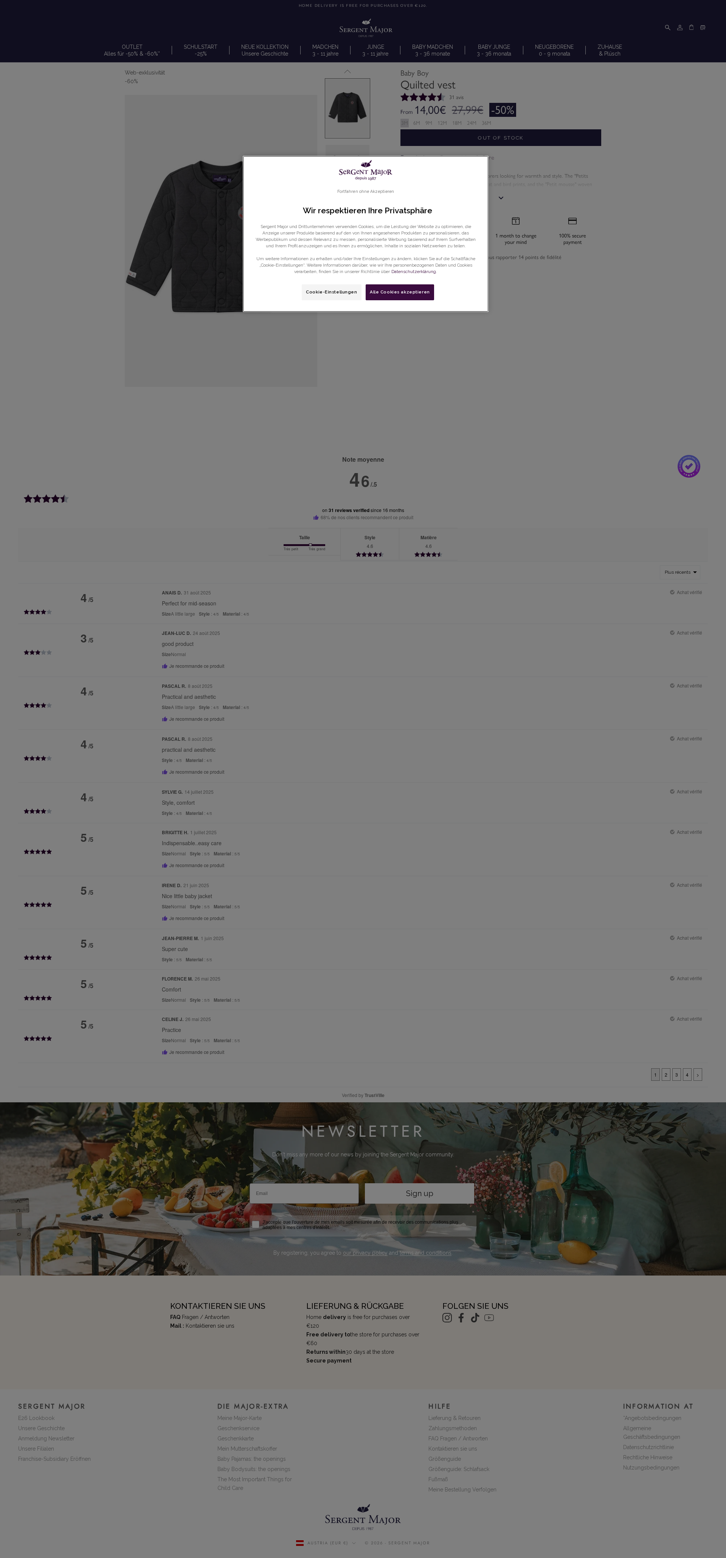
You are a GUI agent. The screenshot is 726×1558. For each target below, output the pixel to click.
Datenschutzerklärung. (414, 271)
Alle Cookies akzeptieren (400, 292)
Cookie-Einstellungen (331, 292)
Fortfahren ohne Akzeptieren (365, 191)
